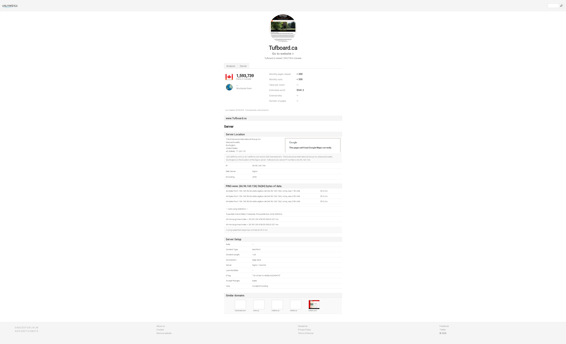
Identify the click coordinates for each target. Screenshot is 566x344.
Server (243, 66)
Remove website (164, 333)
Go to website (281, 53)
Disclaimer (303, 326)
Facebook (444, 326)
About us (161, 326)
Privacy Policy (304, 330)
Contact (160, 330)
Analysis (230, 66)
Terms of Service (305, 333)
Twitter (443, 330)
